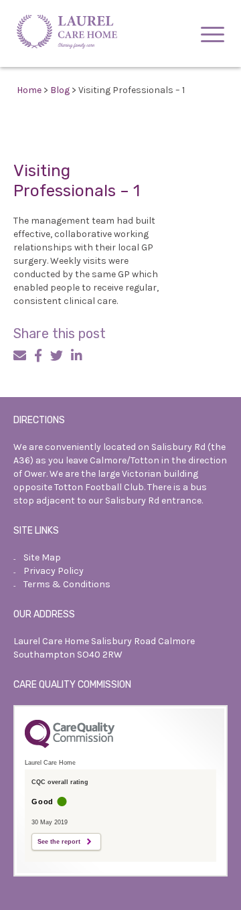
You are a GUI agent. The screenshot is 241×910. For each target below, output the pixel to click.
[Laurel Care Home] (67, 33)
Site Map (42, 557)
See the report (58, 841)
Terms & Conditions (66, 584)
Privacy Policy (53, 571)
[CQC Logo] (69, 744)
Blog (60, 90)
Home (29, 90)
